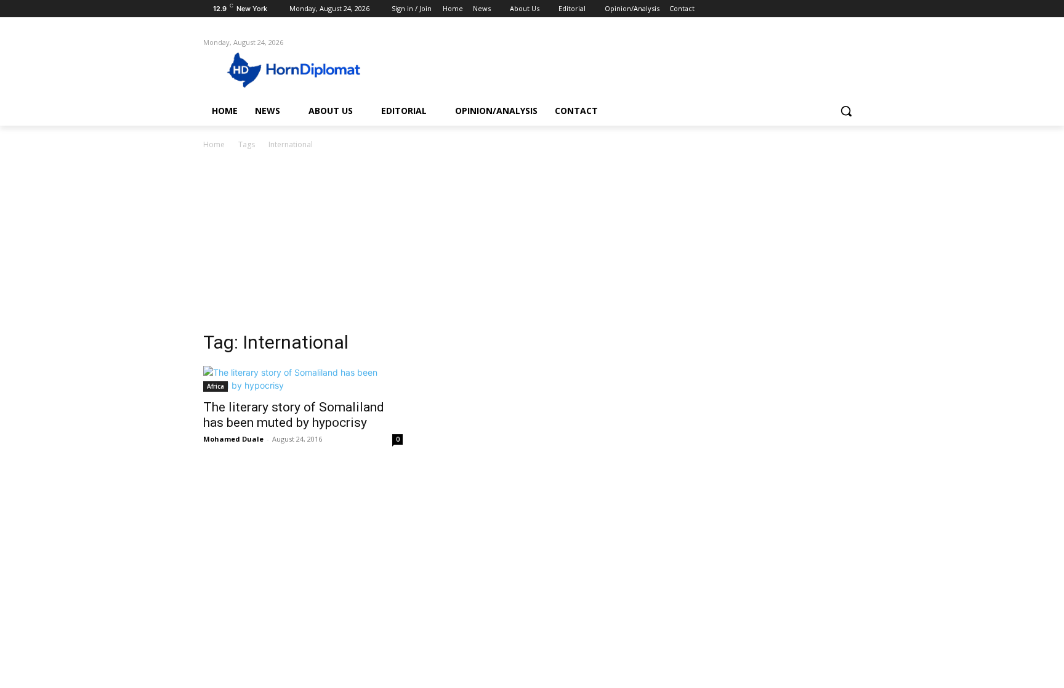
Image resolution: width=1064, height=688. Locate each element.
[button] (846, 111)
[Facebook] (785, 9)
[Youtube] (854, 9)
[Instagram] (803, 9)
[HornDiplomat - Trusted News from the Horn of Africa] (301, 69)
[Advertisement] (532, 244)
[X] (820, 9)
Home (214, 144)
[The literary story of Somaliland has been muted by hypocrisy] (303, 379)
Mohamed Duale (233, 438)
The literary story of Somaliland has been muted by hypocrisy (293, 415)
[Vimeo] (836, 9)
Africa (215, 386)
